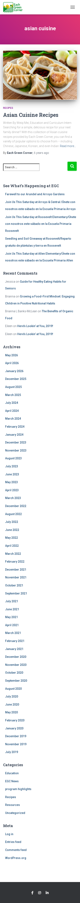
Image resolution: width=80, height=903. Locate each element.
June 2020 (12, 704)
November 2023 (15, 450)
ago (41, 152)
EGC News (12, 781)
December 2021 (15, 569)
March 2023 (13, 498)
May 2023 (11, 482)
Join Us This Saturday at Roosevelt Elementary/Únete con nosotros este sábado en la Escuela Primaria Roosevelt (40, 223)
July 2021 (11, 601)
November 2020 (15, 664)
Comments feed (16, 850)
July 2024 (11, 402)
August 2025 (13, 387)
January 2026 (14, 371)
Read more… (68, 146)
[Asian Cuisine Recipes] (40, 75)
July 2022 (11, 521)
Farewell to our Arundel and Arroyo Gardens (35, 194)
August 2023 (13, 458)
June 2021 (12, 609)
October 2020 (14, 672)
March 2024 (13, 418)
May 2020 (11, 712)
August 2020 (13, 688)
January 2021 (14, 649)
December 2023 (15, 442)
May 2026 (11, 355)
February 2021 (14, 641)
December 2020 (15, 656)
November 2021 (15, 577)
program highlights (18, 789)
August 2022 (13, 514)
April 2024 (12, 410)
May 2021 (11, 617)
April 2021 (12, 625)
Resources (12, 805)
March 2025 (13, 395)
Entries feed (13, 842)
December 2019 (15, 736)
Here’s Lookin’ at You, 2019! (35, 326)
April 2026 (12, 363)
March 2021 (13, 633)
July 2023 (11, 466)
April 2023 (12, 490)
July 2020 (11, 696)
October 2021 (14, 585)
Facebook (32, 893)
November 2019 (15, 744)
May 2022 (11, 537)
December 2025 (15, 379)
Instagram (39, 893)
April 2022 (12, 545)
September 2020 (16, 680)
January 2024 (14, 434)
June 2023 (12, 474)
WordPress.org (15, 858)
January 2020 (14, 728)
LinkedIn (47, 893)
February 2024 (14, 426)
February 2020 (14, 720)
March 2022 (13, 553)
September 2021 (16, 593)
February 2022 (14, 561)
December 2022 (15, 506)
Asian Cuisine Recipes (30, 114)
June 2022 (12, 530)
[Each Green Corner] (14, 7)
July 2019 (11, 752)
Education (12, 773)
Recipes (8, 108)
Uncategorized (15, 813)
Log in (9, 834)
